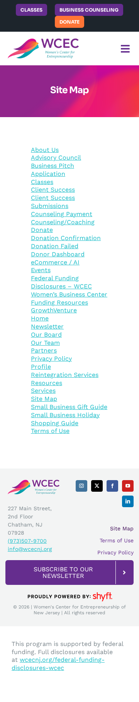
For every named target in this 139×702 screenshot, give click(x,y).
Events (41, 270)
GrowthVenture (54, 310)
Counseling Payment (61, 214)
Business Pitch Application (52, 169)
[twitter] (97, 486)
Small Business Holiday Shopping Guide (65, 419)
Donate (42, 229)
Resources (46, 383)
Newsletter (47, 326)
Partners (44, 350)
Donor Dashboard (58, 254)
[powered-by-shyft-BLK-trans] (69, 591)
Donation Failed (54, 246)
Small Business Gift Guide (69, 407)
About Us (45, 149)
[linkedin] (128, 501)
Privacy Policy (51, 358)
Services (43, 390)
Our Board (46, 334)
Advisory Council (56, 157)
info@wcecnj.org (30, 549)
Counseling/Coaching (63, 222)
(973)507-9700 (27, 541)
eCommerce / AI (55, 262)
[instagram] (81, 486)
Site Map (44, 398)
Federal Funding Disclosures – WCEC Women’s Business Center (69, 286)
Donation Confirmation (66, 238)
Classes (42, 182)
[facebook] (112, 486)
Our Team (45, 342)
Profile (41, 366)
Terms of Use (50, 430)
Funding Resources (59, 302)
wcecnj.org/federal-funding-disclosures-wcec (58, 663)
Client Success (53, 189)
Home (40, 318)
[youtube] (128, 486)
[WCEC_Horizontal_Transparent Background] (43, 40)
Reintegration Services (64, 374)
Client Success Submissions (53, 202)
